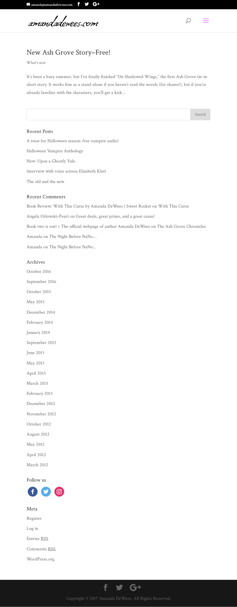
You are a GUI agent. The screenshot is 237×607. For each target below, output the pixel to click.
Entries (37, 539)
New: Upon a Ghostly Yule (51, 161)
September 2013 (41, 343)
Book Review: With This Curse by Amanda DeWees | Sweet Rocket (89, 206)
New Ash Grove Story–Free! (68, 52)
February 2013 (40, 394)
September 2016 (41, 282)
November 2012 (41, 414)
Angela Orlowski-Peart (48, 216)
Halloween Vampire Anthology (55, 151)
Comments (41, 549)
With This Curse (173, 206)
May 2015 (36, 302)
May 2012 (36, 444)
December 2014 (41, 312)
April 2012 (36, 455)
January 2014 (38, 333)
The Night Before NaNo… (72, 237)
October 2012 (39, 424)
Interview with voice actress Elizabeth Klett (66, 171)
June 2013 (35, 353)
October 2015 (39, 292)
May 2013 (35, 363)
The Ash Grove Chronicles (181, 226)
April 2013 (36, 373)
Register (34, 518)
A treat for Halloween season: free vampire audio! (72, 141)
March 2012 (37, 465)
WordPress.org (40, 559)
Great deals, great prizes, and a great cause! (115, 216)
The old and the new (45, 182)
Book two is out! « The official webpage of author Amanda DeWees (88, 226)
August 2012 (38, 434)
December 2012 (41, 404)
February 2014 (40, 322)
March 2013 (37, 383)
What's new (36, 62)
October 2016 (39, 272)
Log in (32, 528)
